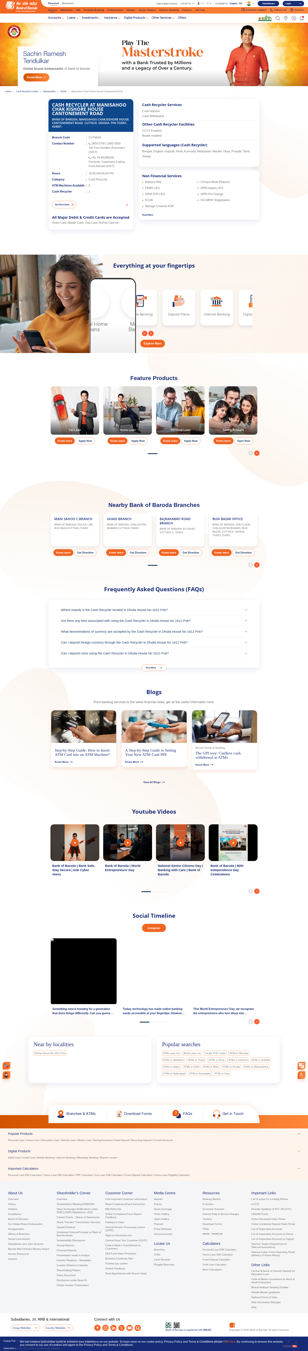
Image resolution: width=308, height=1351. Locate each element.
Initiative (12, 1209)
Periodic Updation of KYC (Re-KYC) (271, 1209)
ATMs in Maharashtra (256, 1066)
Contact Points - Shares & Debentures (78, 1217)
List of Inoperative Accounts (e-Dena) (272, 1234)
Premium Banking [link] (94, 10)
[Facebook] (97, 1328)
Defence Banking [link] (169, 10)
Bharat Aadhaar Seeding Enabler (269, 1287)
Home (8, 91)
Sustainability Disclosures (71, 1240)
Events (158, 1204)
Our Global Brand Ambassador (25, 1224)
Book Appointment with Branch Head (126, 1273)
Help (253, 1307)
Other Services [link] (161, 18)
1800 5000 (113, 143)
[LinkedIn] (113, 1328)
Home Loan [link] (33, 1140)
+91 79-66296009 (102, 157)
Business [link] (68, 3)
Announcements (163, 1234)
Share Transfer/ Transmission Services (78, 1222)
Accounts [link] (54, 18)
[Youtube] (129, 1328)
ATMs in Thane (196, 1059)
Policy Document (66, 1275)
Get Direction (85, 552)
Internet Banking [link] (65, 1157)
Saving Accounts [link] (102, 1140)
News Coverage (163, 1209)
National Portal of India (264, 1297)
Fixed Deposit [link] (121, 1140)
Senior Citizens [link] (147, 10)
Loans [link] (71, 18)
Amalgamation (16, 1229)
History (12, 1204)
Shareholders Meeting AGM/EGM (75, 1204)
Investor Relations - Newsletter (74, 1260)
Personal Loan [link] (16, 1140)
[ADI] (6, 1075)
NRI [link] (78, 10)
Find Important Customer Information (126, 1199)
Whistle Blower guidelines (265, 1292)
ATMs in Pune (216, 1059)
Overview (13, 1199)
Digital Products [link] (134, 18)
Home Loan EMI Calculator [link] (59, 1175)
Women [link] (131, 10)
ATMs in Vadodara (173, 1059)
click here (229, 1341)
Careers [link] (299, 10)
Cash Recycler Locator (27, 91)
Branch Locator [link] (108, 1157)
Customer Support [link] (256, 10)
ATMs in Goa (222, 1073)
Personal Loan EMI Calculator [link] (25, 1175)
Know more (65, 440)
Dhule (63, 91)
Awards (158, 1199)
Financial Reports (66, 1250)
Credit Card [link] (28, 1157)
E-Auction (208, 1204)
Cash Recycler (162, 1259)
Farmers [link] (187, 10)
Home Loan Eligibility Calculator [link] (172, 1175)
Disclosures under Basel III (72, 1280)
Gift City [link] (200, 10)
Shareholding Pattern (69, 1270)
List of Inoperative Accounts (266, 1229)
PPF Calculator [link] (84, 1175)
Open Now (243, 440)
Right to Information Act (118, 1235)
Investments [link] (90, 18)
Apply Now (85, 440)
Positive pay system (116, 1263)
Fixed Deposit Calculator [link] (138, 1175)
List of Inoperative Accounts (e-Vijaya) (272, 1238)
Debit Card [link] (14, 1157)
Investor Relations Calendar (72, 1265)
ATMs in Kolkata (260, 1059)
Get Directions (62, 204)
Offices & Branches (19, 1234)
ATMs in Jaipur (171, 1066)
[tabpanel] (75, 416)
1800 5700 (98, 143)
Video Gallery (161, 1219)
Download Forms (212, 1224)
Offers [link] (182, 18)
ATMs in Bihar (211, 1066)
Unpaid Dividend (66, 1227)
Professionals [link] (115, 10)
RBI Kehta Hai (113, 1209)
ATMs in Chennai (238, 1059)
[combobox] (301, 1065)
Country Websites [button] (56, 1327)
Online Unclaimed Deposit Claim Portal (273, 1224)
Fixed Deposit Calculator (216, 1259)
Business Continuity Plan (119, 1258)
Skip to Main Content (166, 3)
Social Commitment (19, 1238)
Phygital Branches (164, 1264)
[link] (265, 18)
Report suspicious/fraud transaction (125, 1204)
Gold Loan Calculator (215, 1264)
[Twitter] (121, 1328)
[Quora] (138, 1328)
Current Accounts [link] (163, 1140)
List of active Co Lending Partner (269, 1199)
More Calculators (212, 1269)
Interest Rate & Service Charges (221, 1214)
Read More (147, 215)
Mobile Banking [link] (45, 1157)
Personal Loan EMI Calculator (219, 1249)
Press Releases (163, 1229)
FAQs (206, 1229)
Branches (159, 1249)
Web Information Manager (266, 1302)
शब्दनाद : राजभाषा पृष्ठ (212, 1234)
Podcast (158, 1224)
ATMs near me (171, 1053)
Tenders (207, 1219)
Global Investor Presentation (73, 1285)
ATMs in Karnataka (200, 1073)
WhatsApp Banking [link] (87, 1157)
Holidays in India (114, 1222)
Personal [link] (53, 3)
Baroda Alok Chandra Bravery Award (28, 1248)
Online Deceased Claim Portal (268, 1219)
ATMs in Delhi (191, 1066)
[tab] (154, 1134)
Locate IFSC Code (215, 1053)
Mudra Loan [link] (84, 1140)
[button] (278, 18)
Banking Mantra (211, 1199)
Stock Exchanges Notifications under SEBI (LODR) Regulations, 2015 (77, 1211)
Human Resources (18, 1253)
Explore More (153, 343)
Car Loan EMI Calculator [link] (109, 1175)
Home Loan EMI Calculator (218, 1254)
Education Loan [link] (50, 1140)
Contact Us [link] (280, 10)
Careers (12, 1258)
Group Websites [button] (22, 1327)
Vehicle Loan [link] (68, 1140)
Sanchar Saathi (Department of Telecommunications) (268, 1245)
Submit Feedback (115, 1268)
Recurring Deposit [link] (141, 1140)
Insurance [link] (110, 18)
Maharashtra (49, 91)
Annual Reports (65, 1245)
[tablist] (154, 1152)
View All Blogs (152, 782)
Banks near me (192, 1053)
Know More (34, 77)
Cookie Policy (11, 1341)
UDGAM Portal (259, 1214)
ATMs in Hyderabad (174, 1073)
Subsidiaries (268, 3)
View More (151, 668)
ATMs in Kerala (231, 1066)
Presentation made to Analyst (73, 1255)
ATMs (157, 1254)
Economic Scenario (213, 1209)
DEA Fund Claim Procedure (120, 1253)
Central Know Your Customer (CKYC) (126, 1240)
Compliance (14, 1214)
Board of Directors (18, 1219)
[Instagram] (105, 1328)
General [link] (52, 10)
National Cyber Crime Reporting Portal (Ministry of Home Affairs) (273, 1254)
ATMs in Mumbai (238, 1053)
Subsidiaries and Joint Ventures (25, 1243)
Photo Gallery (161, 1214)
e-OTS (255, 1204)
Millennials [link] (67, 10)
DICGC (207, 1329)
